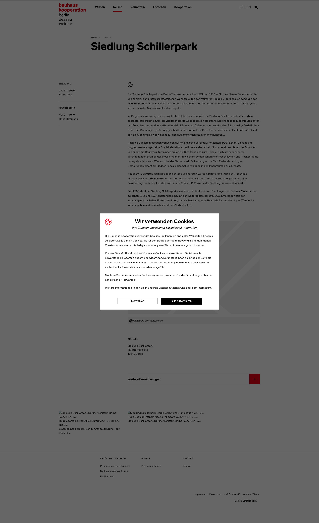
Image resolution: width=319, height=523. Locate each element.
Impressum (204, 287)
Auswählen (137, 301)
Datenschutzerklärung (172, 287)
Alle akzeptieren (182, 301)
